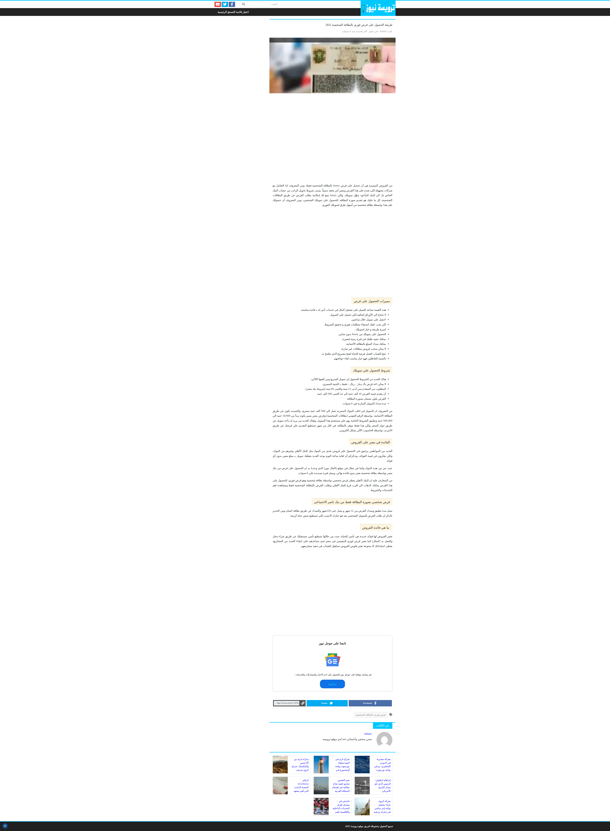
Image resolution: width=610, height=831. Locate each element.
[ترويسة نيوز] (378, 8)
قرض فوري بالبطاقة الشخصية (371, 714)
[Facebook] (232, 4)
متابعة (332, 684)
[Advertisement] (332, 140)
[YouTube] (217, 4)
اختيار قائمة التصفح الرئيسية (233, 12)
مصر (371, 31)
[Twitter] (225, 4)
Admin (383, 31)
